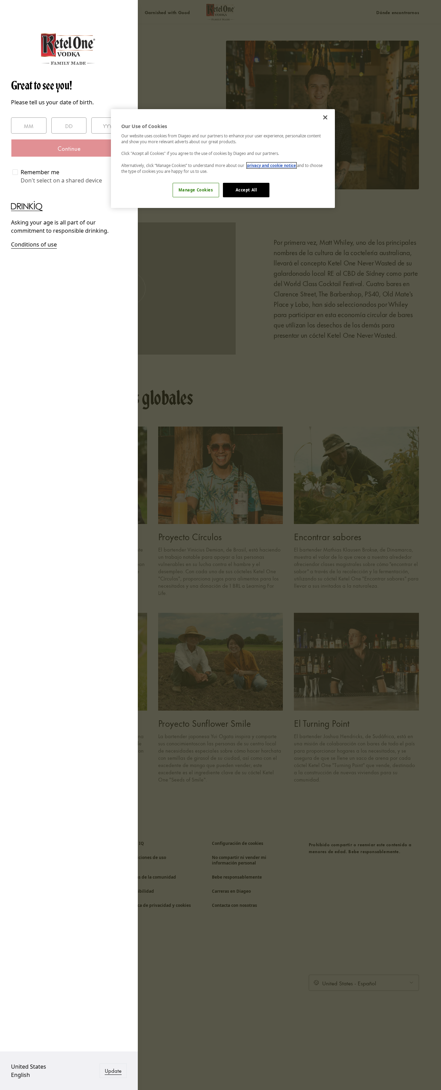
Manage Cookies (195, 189)
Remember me (40, 172)
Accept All (246, 189)
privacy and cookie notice (271, 165)
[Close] (325, 117)
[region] (223, 158)
